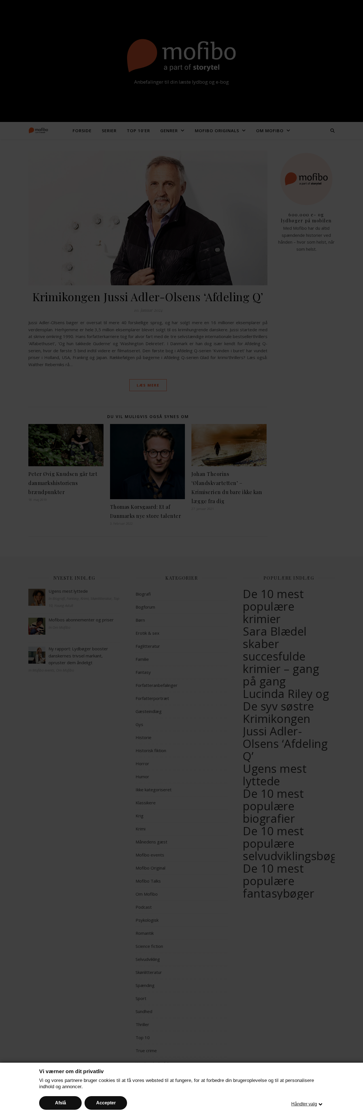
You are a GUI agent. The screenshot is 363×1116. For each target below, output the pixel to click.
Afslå (60, 1102)
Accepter (106, 1102)
